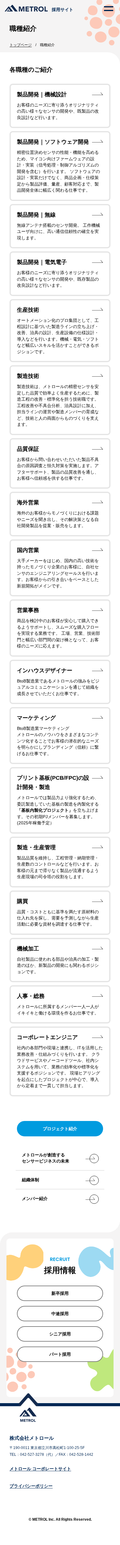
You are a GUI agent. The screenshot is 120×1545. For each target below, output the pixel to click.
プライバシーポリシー (31, 1485)
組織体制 (30, 1179)
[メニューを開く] (108, 8)
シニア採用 (60, 1333)
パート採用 (60, 1354)
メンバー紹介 (35, 1198)
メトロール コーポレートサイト (40, 1468)
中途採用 (60, 1313)
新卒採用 (60, 1293)
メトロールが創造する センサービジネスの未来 (45, 1157)
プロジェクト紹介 (60, 1128)
